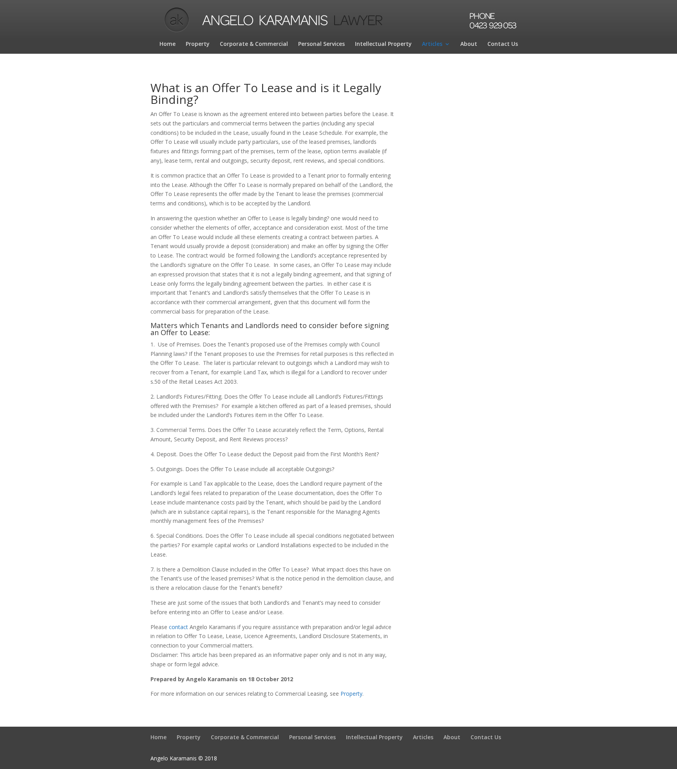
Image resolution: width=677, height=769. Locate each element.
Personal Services (321, 44)
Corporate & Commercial (254, 44)
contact (178, 627)
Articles (432, 44)
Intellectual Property (383, 44)
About (468, 44)
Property (198, 44)
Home (167, 44)
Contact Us (502, 44)
